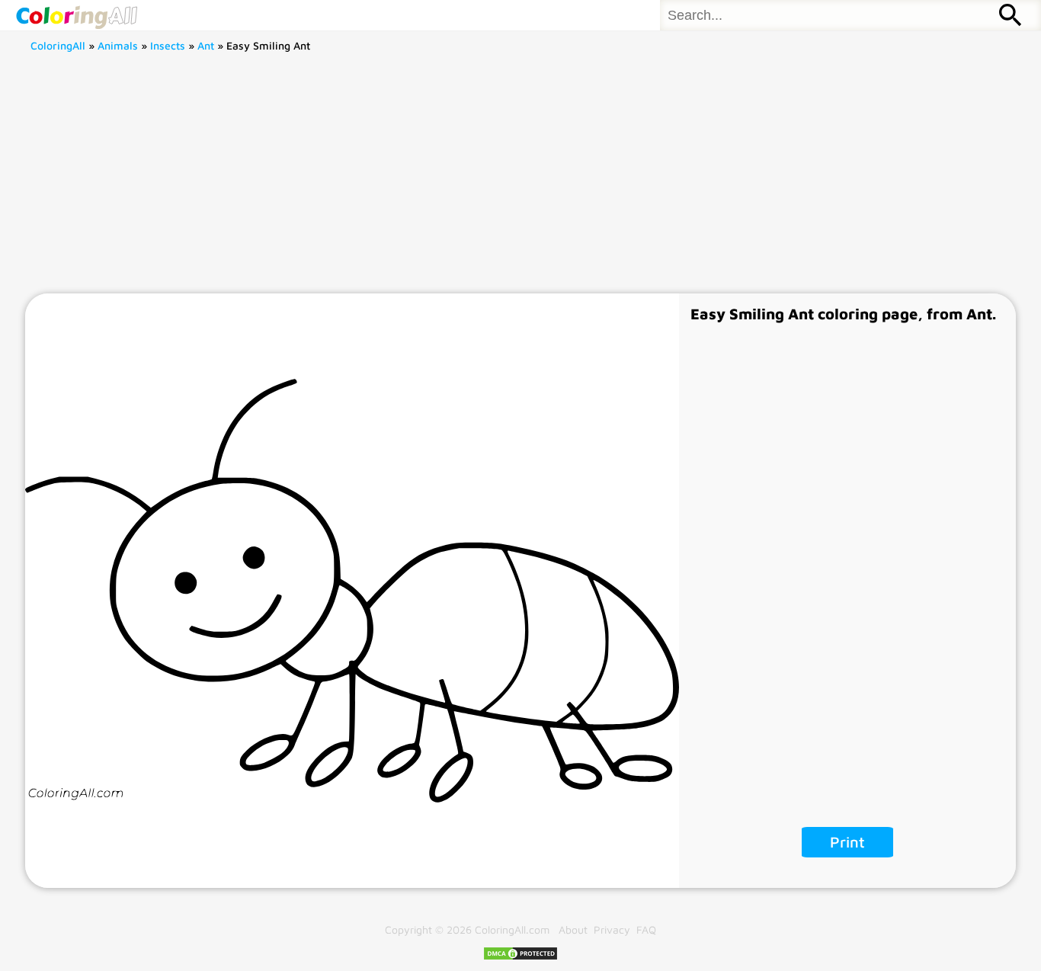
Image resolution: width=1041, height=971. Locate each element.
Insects (167, 45)
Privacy (612, 929)
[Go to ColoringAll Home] (76, 15)
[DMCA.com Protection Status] (520, 956)
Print (847, 842)
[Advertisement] (520, 179)
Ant (205, 45)
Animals (118, 45)
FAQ (646, 929)
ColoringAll (57, 45)
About (573, 929)
